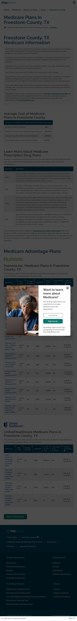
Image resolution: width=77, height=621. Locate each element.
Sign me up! (53, 321)
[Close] (67, 288)
